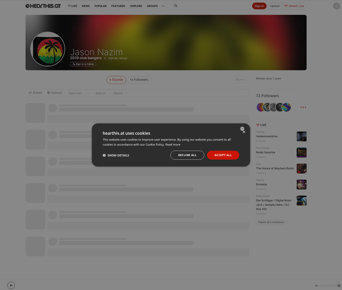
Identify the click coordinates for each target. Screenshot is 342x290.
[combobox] (242, 129)
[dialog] (171, 145)
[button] (116, 155)
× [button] (243, 132)
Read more (172, 144)
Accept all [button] (223, 155)
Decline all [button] (187, 155)
